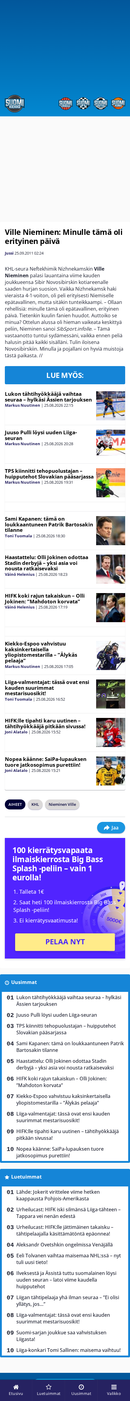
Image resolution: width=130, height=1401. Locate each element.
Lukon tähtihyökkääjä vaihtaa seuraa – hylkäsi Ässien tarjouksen (48, 396)
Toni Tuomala (18, 536)
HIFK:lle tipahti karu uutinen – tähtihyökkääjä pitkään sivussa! (45, 723)
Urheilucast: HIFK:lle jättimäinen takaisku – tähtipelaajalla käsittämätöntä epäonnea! (64, 1230)
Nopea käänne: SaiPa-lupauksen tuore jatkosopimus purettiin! (45, 762)
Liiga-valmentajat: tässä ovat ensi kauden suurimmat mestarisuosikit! (47, 688)
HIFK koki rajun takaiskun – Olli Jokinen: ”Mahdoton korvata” (45, 598)
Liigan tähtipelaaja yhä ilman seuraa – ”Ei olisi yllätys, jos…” (67, 1300)
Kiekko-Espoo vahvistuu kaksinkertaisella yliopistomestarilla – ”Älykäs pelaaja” (41, 652)
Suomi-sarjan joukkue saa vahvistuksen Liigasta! (61, 1336)
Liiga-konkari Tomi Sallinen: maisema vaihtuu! (68, 1350)
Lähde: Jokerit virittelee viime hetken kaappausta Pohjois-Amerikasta (58, 1195)
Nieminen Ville (62, 804)
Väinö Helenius (19, 574)
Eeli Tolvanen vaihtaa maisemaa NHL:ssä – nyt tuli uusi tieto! (68, 1259)
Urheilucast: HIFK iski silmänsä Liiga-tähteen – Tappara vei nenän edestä (68, 1212)
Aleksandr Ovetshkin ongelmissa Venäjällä (64, 1244)
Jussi (9, 253)
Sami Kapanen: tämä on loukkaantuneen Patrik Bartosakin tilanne (49, 524)
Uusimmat (24, 982)
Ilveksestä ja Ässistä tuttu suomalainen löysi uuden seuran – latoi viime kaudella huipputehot (66, 1280)
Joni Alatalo (16, 732)
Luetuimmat (26, 1176)
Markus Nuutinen (22, 405)
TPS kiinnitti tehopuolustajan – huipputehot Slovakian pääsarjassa (49, 473)
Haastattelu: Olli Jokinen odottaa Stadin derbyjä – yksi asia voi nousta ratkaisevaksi (46, 563)
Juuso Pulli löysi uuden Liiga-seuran (41, 435)
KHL (35, 804)
